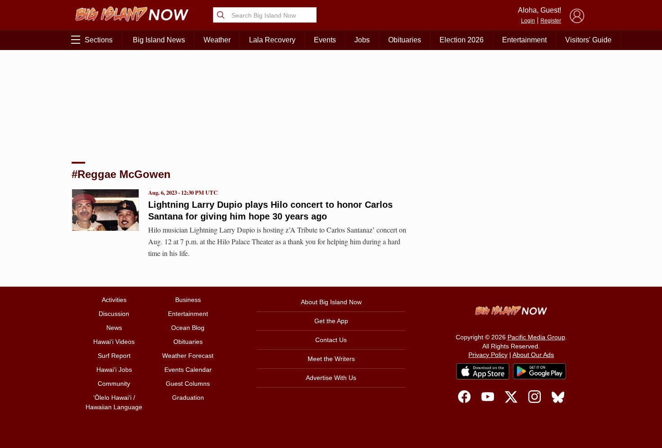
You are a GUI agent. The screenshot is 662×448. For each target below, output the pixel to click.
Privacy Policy (488, 354)
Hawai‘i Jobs (114, 369)
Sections (99, 40)
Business (188, 299)
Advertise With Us (331, 377)
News (114, 327)
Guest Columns (188, 383)
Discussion (114, 313)
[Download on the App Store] (482, 371)
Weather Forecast (187, 355)
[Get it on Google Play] (539, 371)
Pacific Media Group (536, 337)
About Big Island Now (331, 302)
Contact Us (331, 339)
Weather (217, 40)
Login (528, 21)
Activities (114, 299)
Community (114, 383)
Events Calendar (188, 369)
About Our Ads (533, 354)
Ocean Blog (187, 327)
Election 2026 (462, 40)
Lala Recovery (272, 40)
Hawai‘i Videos (114, 341)
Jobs (362, 40)
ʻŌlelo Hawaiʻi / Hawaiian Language (114, 402)
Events (325, 40)
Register (550, 21)
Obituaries (404, 40)
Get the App (331, 321)
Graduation (188, 397)
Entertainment (524, 40)
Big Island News (159, 40)
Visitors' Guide (588, 40)
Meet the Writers (331, 358)
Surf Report (114, 355)
